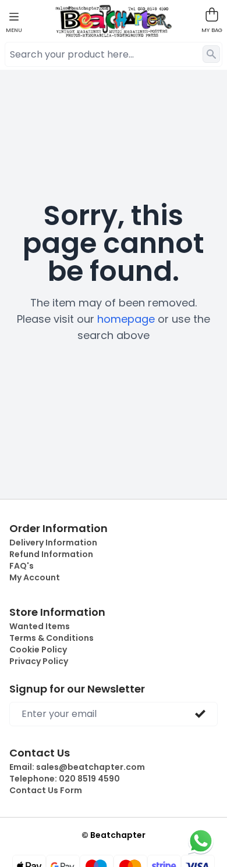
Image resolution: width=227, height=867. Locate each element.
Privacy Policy (38, 661)
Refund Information (51, 554)
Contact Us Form (45, 790)
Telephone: (64, 778)
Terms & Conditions (51, 638)
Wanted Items (39, 626)
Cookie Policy (38, 649)
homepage (126, 319)
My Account (34, 577)
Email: (77, 767)
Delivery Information (53, 542)
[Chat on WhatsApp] (200, 840)
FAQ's (21, 566)
